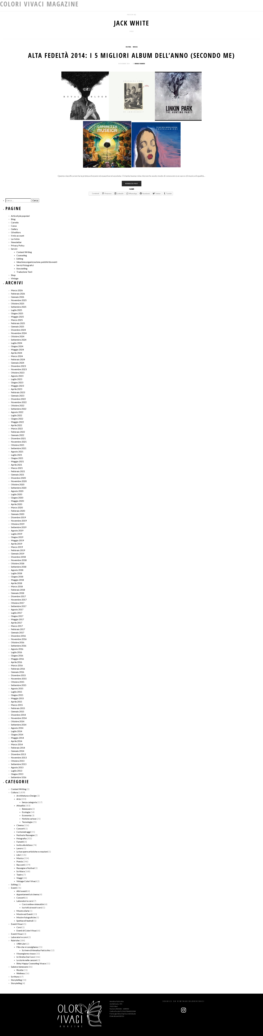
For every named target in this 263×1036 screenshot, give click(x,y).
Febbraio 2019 (18, 550)
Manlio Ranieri (140, 64)
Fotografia (21, 838)
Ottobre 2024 (17, 336)
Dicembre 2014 (18, 714)
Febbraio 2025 (18, 323)
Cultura (128, 47)
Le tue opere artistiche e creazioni (32, 851)
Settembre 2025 (18, 306)
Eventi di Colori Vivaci (26, 930)
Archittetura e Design (26, 795)
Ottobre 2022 (17, 405)
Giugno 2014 (17, 734)
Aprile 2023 (16, 389)
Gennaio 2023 (17, 395)
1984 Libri (21, 943)
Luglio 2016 (16, 652)
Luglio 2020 (16, 494)
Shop (13, 275)
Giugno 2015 (17, 695)
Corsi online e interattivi (33, 904)
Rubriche (15, 940)
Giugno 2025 (17, 313)
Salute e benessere (19, 966)
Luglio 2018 (16, 573)
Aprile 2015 (16, 701)
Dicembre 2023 (18, 366)
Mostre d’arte (22, 910)
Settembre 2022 (18, 408)
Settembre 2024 (18, 339)
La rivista (15, 239)
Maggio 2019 (17, 540)
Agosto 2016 (17, 649)
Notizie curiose (29, 818)
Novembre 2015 (19, 678)
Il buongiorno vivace (25, 953)
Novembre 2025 (19, 300)
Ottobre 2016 (17, 642)
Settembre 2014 (18, 724)
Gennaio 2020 (17, 514)
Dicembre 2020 (18, 478)
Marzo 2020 (17, 507)
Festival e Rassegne (25, 835)
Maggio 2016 (17, 658)
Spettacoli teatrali (24, 920)
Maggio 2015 (17, 698)
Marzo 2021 (17, 468)
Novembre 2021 (19, 441)
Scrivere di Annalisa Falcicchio (36, 950)
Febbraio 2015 (18, 708)
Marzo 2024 (17, 356)
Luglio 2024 (16, 343)
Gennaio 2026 (17, 297)
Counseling (21, 255)
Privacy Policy (17, 245)
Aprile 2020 (16, 504)
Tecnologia (27, 822)
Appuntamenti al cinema (27, 894)
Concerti (20, 828)
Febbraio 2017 (18, 629)
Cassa (14, 225)
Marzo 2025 (17, 320)
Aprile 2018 (16, 583)
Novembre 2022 (19, 402)
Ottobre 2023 (17, 372)
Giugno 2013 (17, 774)
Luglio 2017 (16, 612)
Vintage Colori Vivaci (26, 881)
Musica (135, 47)
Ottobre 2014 (17, 721)
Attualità (20, 805)
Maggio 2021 (17, 461)
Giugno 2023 (17, 382)
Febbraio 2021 (18, 471)
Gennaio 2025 (17, 326)
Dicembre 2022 (18, 399)
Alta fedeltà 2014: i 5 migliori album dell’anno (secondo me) (131, 55)
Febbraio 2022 (18, 431)
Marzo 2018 (17, 586)
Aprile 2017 (16, 622)
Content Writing (24, 252)
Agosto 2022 (17, 412)
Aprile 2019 (16, 543)
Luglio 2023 (16, 379)
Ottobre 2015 (17, 682)
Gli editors (16, 232)
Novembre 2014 (19, 718)
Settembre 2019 (18, 527)
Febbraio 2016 (18, 668)
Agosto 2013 (17, 767)
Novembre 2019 (19, 520)
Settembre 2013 (18, 764)
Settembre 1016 (18, 777)
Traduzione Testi (24, 271)
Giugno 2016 (17, 655)
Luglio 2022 (16, 415)
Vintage (14, 278)
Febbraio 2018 (18, 589)
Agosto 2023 (17, 376)
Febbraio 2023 (18, 392)
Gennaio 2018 (17, 593)
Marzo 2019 (17, 547)
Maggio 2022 (17, 422)
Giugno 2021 (17, 458)
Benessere (27, 808)
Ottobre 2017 (17, 603)
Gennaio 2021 (17, 474)
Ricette (19, 970)
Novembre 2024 (19, 333)
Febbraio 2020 (18, 510)
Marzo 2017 (17, 626)
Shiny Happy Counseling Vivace (31, 963)
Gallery (14, 229)
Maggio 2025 (17, 316)
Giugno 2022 (17, 418)
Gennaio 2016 (17, 672)
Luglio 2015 (16, 691)
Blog (13, 219)
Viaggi (19, 878)
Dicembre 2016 (18, 635)
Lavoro (19, 848)
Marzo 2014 (17, 744)
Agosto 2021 (17, 451)
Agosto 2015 (17, 688)
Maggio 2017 (17, 619)
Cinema (20, 825)
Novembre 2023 (19, 369)
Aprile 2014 (16, 741)
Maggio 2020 (17, 501)
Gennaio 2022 (17, 435)
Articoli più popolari (20, 216)
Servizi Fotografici (25, 265)
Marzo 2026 (17, 290)
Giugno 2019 (17, 537)
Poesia (19, 861)
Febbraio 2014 (18, 747)
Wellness (20, 973)
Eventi (14, 887)
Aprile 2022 (16, 425)
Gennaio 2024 (17, 362)
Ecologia (26, 812)
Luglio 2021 (16, 454)
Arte (18, 799)
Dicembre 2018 (18, 556)
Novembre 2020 (19, 481)
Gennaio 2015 (17, 711)
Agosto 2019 (17, 530)
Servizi (14, 248)
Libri (18, 855)
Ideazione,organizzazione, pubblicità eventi (36, 262)
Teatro (19, 874)
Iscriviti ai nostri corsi (32, 907)
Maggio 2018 (17, 580)
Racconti (20, 864)
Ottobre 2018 (17, 563)
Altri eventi (21, 891)
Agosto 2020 (17, 491)
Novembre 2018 (19, 560)
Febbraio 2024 (18, 359)
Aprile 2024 (16, 353)
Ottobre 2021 (17, 445)
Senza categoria (29, 802)
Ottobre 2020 (17, 484)
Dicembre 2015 (18, 675)
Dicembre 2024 (18, 329)
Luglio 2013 (16, 770)
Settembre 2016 (18, 645)
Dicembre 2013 (18, 754)
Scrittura (20, 871)
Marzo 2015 (17, 705)
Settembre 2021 (18, 448)
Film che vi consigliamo (27, 947)
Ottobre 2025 (17, 303)
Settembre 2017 (18, 606)
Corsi (19, 927)
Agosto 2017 (17, 609)
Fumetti (20, 841)
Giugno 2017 (17, 616)
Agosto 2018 (17, 570)
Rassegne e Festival (25, 868)
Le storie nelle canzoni (26, 960)
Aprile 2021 (16, 464)
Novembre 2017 (19, 599)
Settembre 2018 (18, 566)
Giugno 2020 (17, 497)
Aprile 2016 (16, 662)
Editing (19, 258)
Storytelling (21, 268)
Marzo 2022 (17, 428)
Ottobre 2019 (17, 524)
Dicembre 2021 (18, 438)
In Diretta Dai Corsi (25, 957)
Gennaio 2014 (17, 751)
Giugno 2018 (17, 576)
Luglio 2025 (16, 310)
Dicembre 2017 (18, 596)
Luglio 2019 (16, 533)
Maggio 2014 (17, 737)
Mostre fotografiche (26, 917)
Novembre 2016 (19, 639)
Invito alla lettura (24, 845)
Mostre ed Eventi (24, 914)
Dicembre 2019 (18, 517)
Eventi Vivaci (17, 924)
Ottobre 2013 (17, 760)
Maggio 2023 (17, 385)
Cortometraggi (23, 831)
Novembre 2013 (19, 757)
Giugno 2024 (17, 346)
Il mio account (17, 235)
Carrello (15, 222)
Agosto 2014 (17, 728)
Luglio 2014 (16, 731)
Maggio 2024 (17, 349)
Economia (26, 815)
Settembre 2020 (18, 487)
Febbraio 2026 (18, 293)
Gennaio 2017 (17, 632)
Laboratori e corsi (24, 901)
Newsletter (16, 242)
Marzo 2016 (17, 665)
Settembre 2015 (18, 685)
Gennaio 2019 (17, 553)
